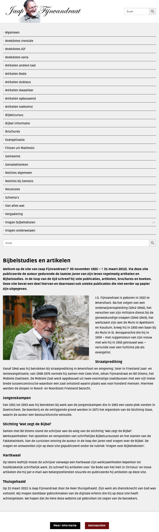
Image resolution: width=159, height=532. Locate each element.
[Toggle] (153, 222)
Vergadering (14, 214)
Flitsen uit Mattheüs (20, 148)
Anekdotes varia (16, 57)
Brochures (12, 131)
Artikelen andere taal (20, 65)
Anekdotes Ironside (19, 41)
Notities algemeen (18, 173)
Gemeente (12, 156)
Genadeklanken (16, 165)
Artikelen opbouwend (20, 99)
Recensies (12, 189)
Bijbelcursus (14, 115)
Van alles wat (14, 206)
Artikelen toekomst (19, 107)
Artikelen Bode (15, 74)
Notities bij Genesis (19, 181)
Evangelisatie (15, 140)
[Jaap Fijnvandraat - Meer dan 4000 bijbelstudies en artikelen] (46, 11)
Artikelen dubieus (18, 82)
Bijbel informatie (17, 123)
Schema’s (12, 198)
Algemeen (12, 32)
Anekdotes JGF (15, 49)
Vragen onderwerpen (20, 230)
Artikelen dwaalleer (19, 90)
